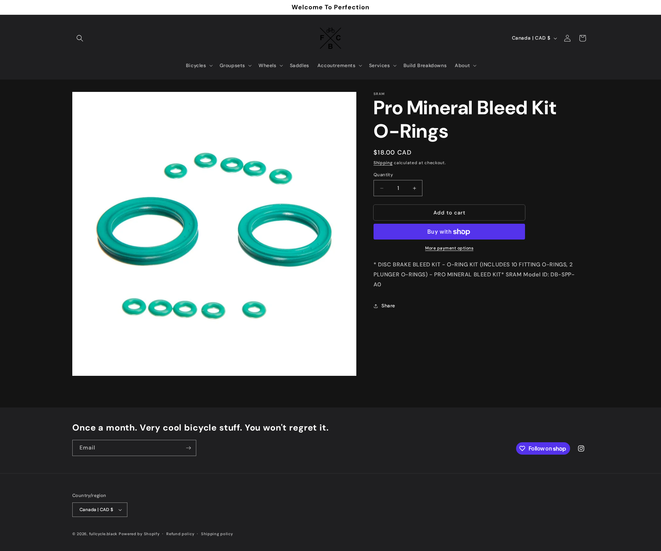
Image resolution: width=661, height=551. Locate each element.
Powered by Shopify (139, 533)
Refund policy (180, 533)
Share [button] (388, 306)
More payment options (449, 248)
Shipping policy (217, 533)
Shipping (383, 163)
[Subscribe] (188, 448)
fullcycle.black (103, 533)
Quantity (383, 175)
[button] (79, 38)
